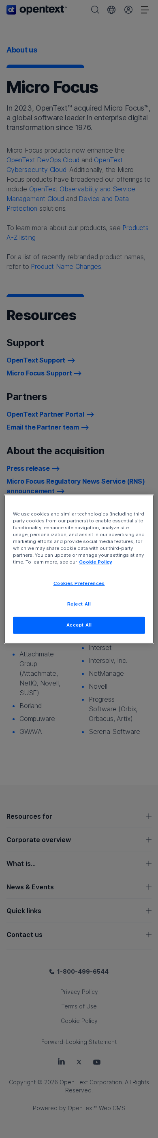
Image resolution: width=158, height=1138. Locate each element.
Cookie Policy (95, 562)
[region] (79, 568)
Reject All (79, 604)
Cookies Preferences (79, 583)
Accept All (79, 625)
